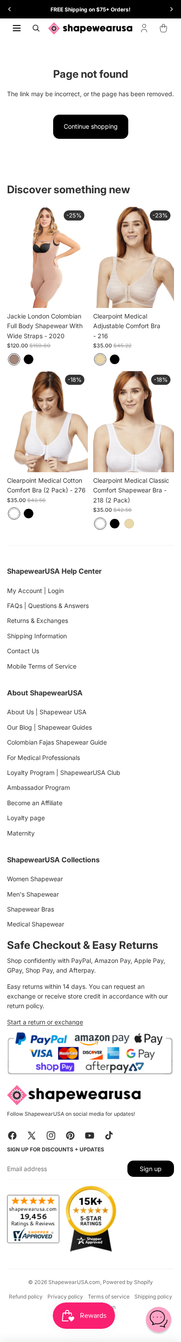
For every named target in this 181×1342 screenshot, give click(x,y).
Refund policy (26, 1296)
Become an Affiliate (34, 803)
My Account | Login (35, 590)
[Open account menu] (144, 28)
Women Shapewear (35, 879)
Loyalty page (26, 817)
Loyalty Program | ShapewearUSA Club (63, 772)
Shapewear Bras (30, 909)
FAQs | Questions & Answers (48, 605)
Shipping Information (37, 636)
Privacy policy (65, 1296)
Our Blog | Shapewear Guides (49, 727)
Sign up (151, 1168)
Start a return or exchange (45, 1022)
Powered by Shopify (128, 1282)
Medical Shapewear (35, 924)
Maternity (21, 833)
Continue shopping (91, 126)
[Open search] (36, 28)
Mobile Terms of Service (41, 666)
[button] (158, 1319)
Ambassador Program (38, 787)
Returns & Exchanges (37, 620)
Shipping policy (153, 1296)
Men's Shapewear (33, 894)
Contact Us (23, 651)
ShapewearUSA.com (74, 1282)
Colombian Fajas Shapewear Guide (57, 742)
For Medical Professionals (43, 757)
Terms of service (109, 1296)
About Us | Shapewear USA (47, 712)
